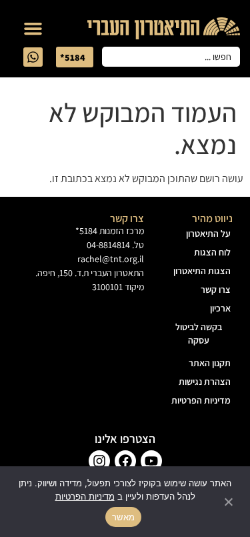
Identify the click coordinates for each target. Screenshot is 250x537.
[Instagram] (99, 461)
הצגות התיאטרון (202, 271)
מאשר (123, 517)
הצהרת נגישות (205, 382)
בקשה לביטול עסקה (198, 333)
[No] (229, 502)
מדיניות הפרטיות (201, 400)
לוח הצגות (212, 252)
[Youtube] (151, 461)
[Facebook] (125, 461)
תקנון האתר (210, 363)
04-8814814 (108, 245)
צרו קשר (216, 290)
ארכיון (220, 308)
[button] (33, 28)
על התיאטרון (208, 233)
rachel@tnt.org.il (110, 259)
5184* (86, 231)
